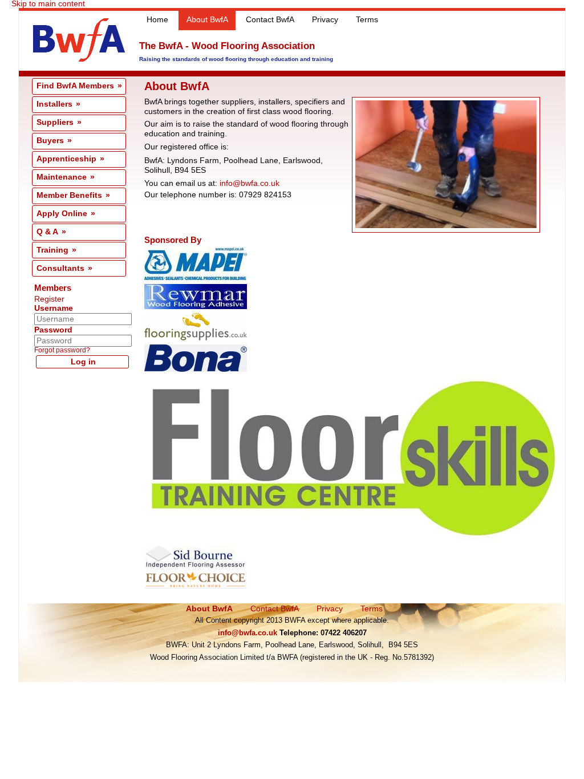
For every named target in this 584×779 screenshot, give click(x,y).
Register (49, 299)
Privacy (325, 19)
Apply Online (61, 213)
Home (157, 19)
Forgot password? (62, 350)
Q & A (47, 232)
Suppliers (55, 122)
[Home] (79, 59)
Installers (54, 104)
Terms (367, 19)
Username (53, 308)
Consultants (60, 268)
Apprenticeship (66, 159)
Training (52, 250)
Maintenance (61, 177)
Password (53, 330)
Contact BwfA (270, 19)
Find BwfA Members (75, 86)
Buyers (50, 140)
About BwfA (207, 19)
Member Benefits (69, 195)
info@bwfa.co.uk (249, 183)
